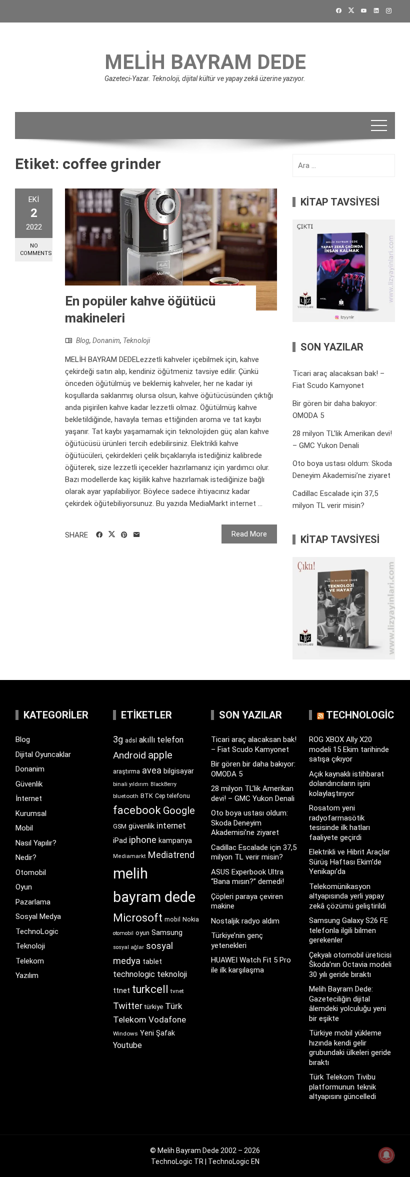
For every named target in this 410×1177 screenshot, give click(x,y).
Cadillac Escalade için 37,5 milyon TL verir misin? (253, 852)
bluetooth (125, 796)
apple (160, 755)
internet (171, 825)
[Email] (136, 535)
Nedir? (26, 857)
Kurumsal (31, 813)
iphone (142, 839)
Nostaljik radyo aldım (245, 921)
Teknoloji (136, 340)
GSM (119, 826)
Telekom (30, 961)
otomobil (123, 933)
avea (152, 770)
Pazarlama (33, 902)
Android (129, 755)
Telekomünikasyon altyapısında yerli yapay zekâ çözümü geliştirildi (347, 896)
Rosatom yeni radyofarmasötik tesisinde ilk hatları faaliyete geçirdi (339, 823)
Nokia (190, 919)
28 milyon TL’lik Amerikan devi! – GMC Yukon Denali (252, 793)
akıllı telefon (161, 739)
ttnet (121, 990)
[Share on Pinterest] (124, 535)
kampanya (175, 840)
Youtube (127, 1045)
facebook (137, 810)
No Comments (36, 249)
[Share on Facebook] (99, 535)
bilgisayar (179, 771)
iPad (120, 840)
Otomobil (31, 872)
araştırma (126, 771)
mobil (172, 919)
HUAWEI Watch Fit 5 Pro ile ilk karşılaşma (251, 965)
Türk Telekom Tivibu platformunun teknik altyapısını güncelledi (342, 1086)
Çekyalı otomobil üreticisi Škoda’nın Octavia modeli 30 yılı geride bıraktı (350, 964)
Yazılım (27, 975)
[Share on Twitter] (112, 534)
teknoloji (172, 974)
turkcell (150, 989)
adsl (131, 740)
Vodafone (167, 1019)
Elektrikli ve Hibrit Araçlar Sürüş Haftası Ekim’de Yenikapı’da (349, 862)
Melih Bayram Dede (205, 62)
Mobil (24, 828)
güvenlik (141, 826)
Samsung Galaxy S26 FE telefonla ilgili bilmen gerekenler (348, 930)
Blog (83, 340)
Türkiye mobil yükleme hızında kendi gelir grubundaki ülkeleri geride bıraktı (350, 1047)
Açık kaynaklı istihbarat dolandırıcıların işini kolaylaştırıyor (346, 784)
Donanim (106, 340)
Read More (249, 534)
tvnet (177, 991)
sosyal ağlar (128, 947)
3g (118, 739)
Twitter (127, 1005)
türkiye (153, 1006)
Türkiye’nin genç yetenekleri (237, 940)
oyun (143, 932)
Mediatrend (171, 855)
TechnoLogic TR (177, 1162)
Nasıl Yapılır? (36, 843)
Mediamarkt (129, 856)
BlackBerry (163, 784)
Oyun (24, 887)
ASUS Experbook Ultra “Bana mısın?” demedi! (247, 877)
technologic (134, 974)
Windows (125, 1033)
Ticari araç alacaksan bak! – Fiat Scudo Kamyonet (253, 744)
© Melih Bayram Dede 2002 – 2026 (205, 1150)
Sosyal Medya (38, 916)
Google (179, 810)
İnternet (29, 798)
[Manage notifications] (386, 1155)
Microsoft (137, 917)
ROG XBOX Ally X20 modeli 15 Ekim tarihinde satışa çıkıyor (349, 749)
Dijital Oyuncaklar (43, 754)
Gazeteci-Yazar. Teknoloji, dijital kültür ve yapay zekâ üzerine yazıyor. (205, 78)
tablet (152, 962)
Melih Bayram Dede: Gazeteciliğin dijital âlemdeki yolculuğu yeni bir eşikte (347, 1003)
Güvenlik (29, 784)
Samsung (167, 932)
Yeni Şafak (157, 1033)
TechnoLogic (37, 931)
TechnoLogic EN (234, 1162)
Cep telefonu (172, 796)
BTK (146, 796)
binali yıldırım (130, 784)
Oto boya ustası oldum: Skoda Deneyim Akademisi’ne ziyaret (249, 822)
